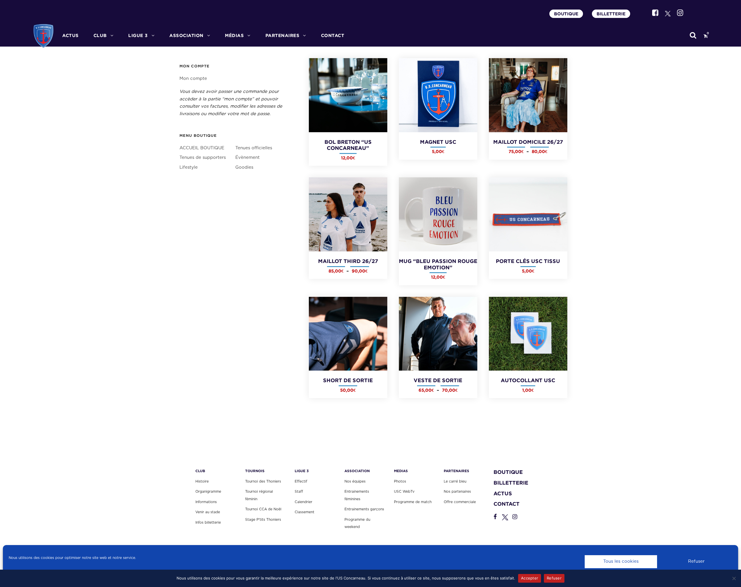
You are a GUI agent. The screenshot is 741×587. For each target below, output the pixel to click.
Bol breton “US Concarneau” (348, 145)
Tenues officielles (253, 148)
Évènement (247, 157)
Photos (400, 481)
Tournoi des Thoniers (263, 481)
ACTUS (70, 35)
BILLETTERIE (611, 13)
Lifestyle (188, 167)
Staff (299, 491)
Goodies (244, 167)
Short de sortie (348, 380)
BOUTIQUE (566, 13)
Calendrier (303, 502)
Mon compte (193, 78)
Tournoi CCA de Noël (263, 509)
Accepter (529, 578)
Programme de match (413, 502)
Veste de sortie (438, 380)
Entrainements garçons (364, 509)
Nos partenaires (457, 491)
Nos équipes (355, 481)
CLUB (100, 35)
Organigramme (208, 491)
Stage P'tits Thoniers (263, 519)
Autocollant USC (528, 380)
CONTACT (332, 35)
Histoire (202, 481)
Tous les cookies (621, 561)
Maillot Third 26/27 (348, 261)
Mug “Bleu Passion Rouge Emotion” (438, 264)
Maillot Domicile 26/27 (528, 142)
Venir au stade (207, 512)
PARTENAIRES (282, 35)
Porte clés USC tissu (528, 261)
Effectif (301, 481)
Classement (304, 512)
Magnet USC (438, 142)
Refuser (696, 561)
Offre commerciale (460, 502)
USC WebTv (404, 491)
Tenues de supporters (202, 157)
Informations (206, 502)
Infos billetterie (208, 522)
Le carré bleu (455, 481)
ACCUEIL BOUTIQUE (201, 148)
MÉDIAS (234, 35)
